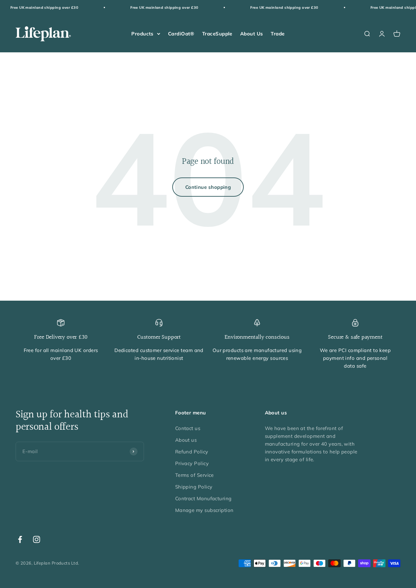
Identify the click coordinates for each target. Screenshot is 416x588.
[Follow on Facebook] (20, 539)
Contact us (188, 428)
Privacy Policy (192, 463)
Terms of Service (194, 475)
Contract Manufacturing (203, 498)
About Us (251, 34)
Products (142, 34)
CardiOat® (181, 34)
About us (186, 440)
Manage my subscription (204, 510)
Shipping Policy (194, 487)
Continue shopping (208, 187)
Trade (277, 34)
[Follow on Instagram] (36, 539)
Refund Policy (191, 452)
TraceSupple (217, 34)
